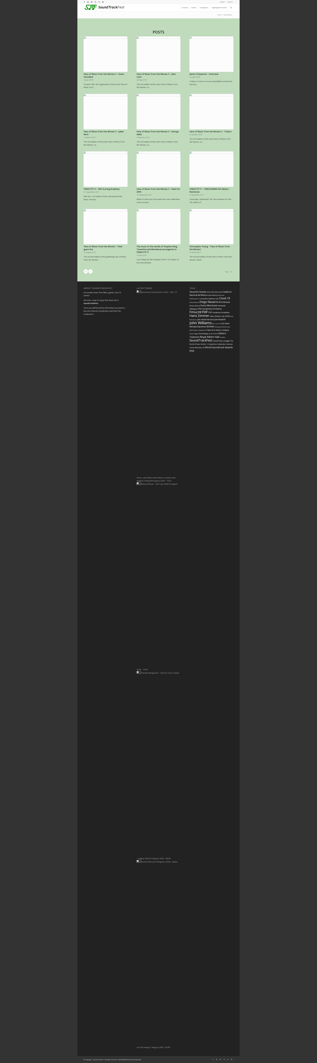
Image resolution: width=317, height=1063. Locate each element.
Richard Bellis (213, 334)
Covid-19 (224, 298)
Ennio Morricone (208, 305)
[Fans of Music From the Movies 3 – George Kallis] (159, 111)
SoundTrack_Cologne (221, 341)
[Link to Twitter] (91, 2)
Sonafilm (222, 337)
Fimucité (195, 312)
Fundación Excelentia (220, 312)
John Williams (200, 322)
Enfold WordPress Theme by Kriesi (129, 1060)
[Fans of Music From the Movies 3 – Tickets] (211, 111)
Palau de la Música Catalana (218, 330)
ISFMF (227, 316)
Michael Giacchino (197, 326)
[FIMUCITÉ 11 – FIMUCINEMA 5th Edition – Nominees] (211, 169)
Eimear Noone (194, 306)
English (222, 2)
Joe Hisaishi (220, 319)
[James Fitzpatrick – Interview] (211, 54)
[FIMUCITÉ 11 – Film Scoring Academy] (106, 169)
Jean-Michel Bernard (205, 319)
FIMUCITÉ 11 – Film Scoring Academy (102, 189)
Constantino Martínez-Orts (209, 299)
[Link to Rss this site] (99, 2)
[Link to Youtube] (88, 2)
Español (230, 2)
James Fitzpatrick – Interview (203, 74)
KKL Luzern (216, 324)
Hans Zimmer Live (217, 316)
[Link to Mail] (103, 2)
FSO (210, 312)
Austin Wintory (212, 295)
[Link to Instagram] (95, 2)
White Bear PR (200, 348)
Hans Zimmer (199, 315)
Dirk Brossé (224, 302)
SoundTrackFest (200, 340)
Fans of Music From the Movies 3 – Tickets (210, 131)
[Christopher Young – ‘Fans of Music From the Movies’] (211, 226)
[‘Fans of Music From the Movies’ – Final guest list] (106, 226)
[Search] (230, 7)
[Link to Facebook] (84, 2)
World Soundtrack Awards (219, 347)
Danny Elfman (194, 302)
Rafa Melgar (203, 333)
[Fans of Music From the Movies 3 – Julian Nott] (106, 111)
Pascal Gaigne (194, 334)
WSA (191, 350)
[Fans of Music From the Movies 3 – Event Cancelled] (106, 54)
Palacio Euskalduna (200, 330)
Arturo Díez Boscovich (215, 292)
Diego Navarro (208, 302)
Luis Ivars (224, 323)
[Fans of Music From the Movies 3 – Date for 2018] (159, 169)
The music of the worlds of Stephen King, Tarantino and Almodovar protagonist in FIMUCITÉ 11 (157, 249)
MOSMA (210, 326)
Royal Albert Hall (209, 337)
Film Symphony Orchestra (210, 308)
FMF (205, 312)
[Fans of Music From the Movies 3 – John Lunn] (159, 54)
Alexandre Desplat (197, 291)
